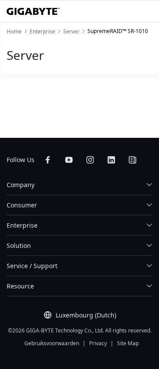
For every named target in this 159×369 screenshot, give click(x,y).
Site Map (128, 343)
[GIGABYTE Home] (33, 11)
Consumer (22, 205)
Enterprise (22, 225)
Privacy (98, 343)
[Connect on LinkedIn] (111, 160)
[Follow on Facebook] (48, 160)
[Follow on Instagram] (90, 160)
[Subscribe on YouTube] (69, 160)
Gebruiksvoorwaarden (51, 343)
